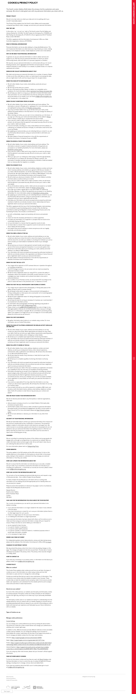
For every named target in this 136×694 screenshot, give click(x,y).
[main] (66, 334)
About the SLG (9, 676)
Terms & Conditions (11, 678)
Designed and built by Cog (89, 676)
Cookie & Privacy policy (11, 680)
